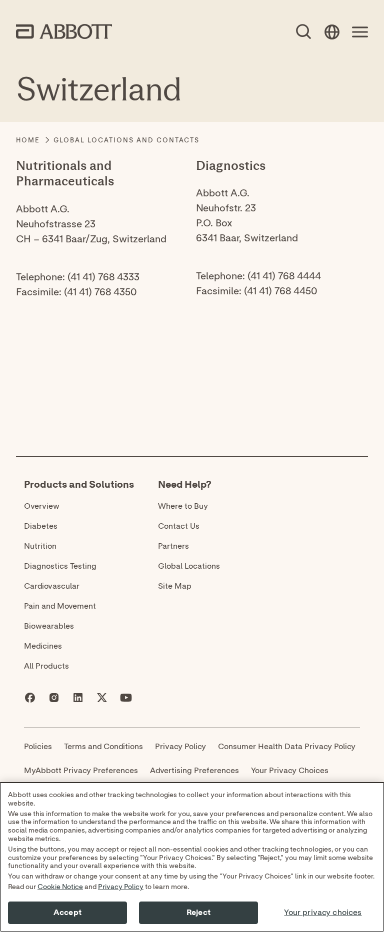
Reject (198, 913)
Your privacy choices (323, 913)
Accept (68, 913)
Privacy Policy (121, 887)
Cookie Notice (60, 887)
